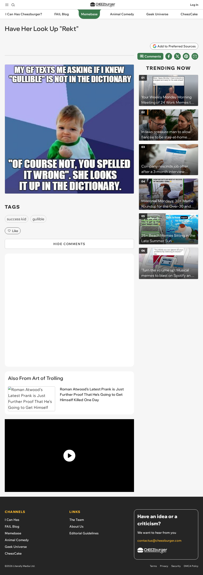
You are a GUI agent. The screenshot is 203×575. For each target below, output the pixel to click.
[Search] (13, 5)
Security (176, 565)
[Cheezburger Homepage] (103, 4)
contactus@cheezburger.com (159, 540)
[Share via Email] (195, 56)
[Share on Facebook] (168, 56)
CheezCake (13, 553)
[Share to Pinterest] (186, 56)
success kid (16, 219)
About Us (76, 526)
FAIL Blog (12, 526)
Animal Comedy (17, 540)
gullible (38, 219)
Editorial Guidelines (84, 533)
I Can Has (12, 520)
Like (15, 231)
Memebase (13, 533)
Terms (153, 565)
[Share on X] (177, 56)
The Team (76, 520)
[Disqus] (69, 312)
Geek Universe (16, 547)
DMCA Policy (191, 565)
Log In (194, 5)
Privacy (164, 565)
